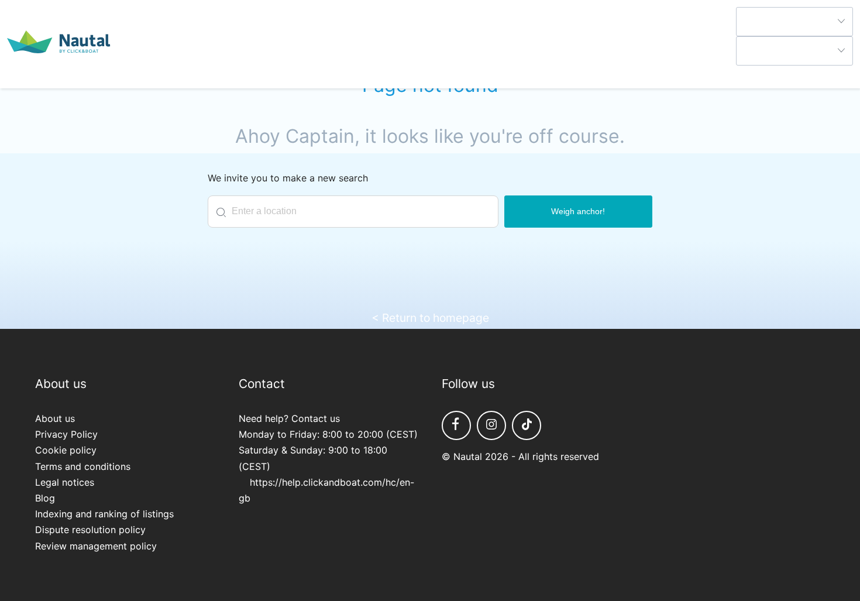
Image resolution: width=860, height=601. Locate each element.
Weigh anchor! (578, 211)
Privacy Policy (66, 434)
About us (55, 418)
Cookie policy (66, 450)
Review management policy (96, 546)
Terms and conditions (82, 466)
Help (746, 73)
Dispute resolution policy (90, 529)
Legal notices (64, 482)
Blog (45, 498)
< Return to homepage (430, 318)
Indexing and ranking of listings (104, 514)
